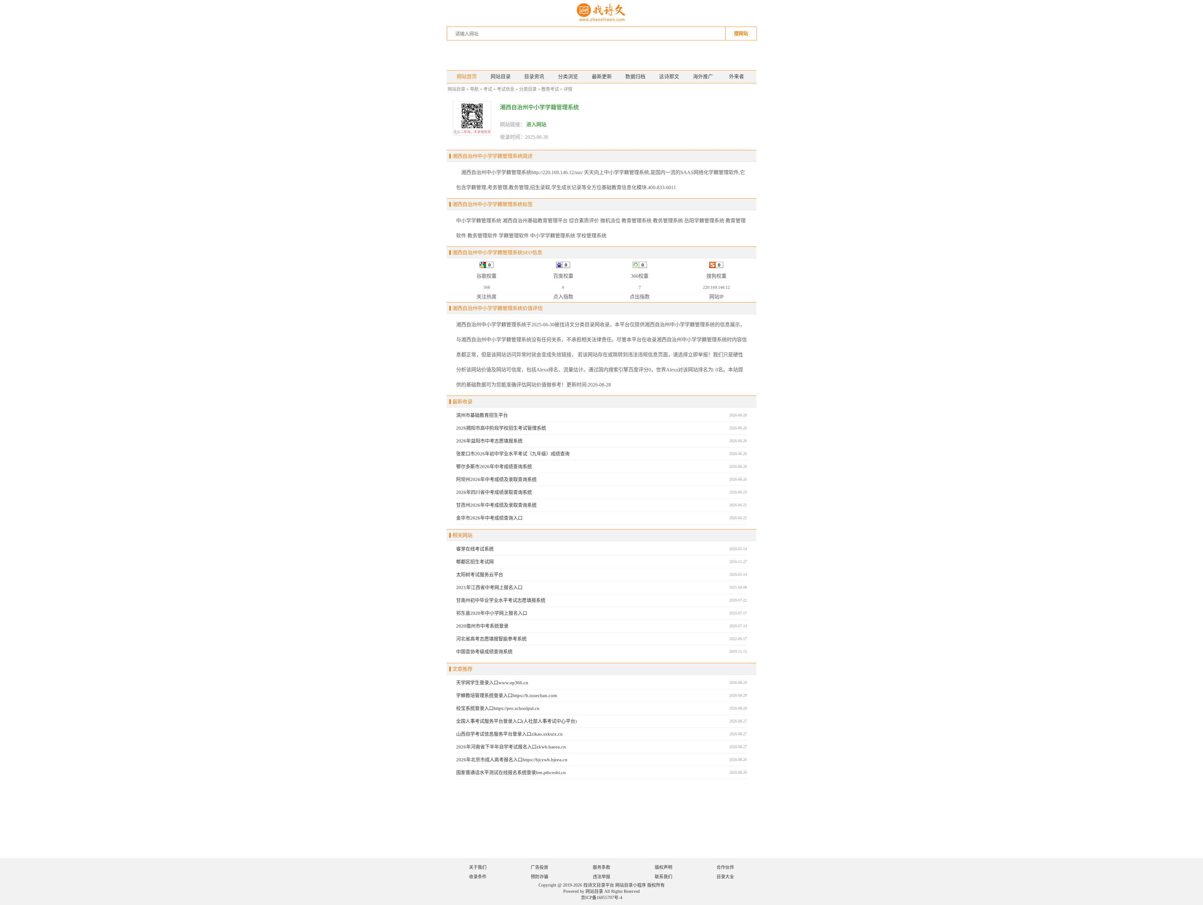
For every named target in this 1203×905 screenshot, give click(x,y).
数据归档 (635, 76)
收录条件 (478, 876)
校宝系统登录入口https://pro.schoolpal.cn (497, 708)
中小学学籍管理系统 (478, 220)
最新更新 (602, 76)
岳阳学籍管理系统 (704, 220)
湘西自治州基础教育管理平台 (535, 220)
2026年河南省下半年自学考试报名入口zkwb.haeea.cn (511, 746)
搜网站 (741, 33)
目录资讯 (534, 76)
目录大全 (725, 876)
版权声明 (663, 867)
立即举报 (698, 354)
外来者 (736, 76)
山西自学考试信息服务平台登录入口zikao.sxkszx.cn (509, 734)
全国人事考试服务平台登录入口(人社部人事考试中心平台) (516, 721)
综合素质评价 (584, 220)
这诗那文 (669, 76)
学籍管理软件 (514, 235)
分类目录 (528, 89)
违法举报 (601, 876)
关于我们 (478, 867)
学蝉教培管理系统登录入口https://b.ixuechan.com (506, 695)
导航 (474, 89)
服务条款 (601, 867)
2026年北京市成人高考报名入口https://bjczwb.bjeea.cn (511, 759)
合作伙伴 (725, 867)
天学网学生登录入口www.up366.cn (492, 682)
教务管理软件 (482, 235)
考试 (487, 89)
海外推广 (703, 76)
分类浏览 (568, 76)
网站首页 (467, 76)
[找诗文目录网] (601, 13)
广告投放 (539, 867)
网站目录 (501, 76)
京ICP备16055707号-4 (601, 897)
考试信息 (505, 89)
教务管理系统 (668, 220)
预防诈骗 (539, 876)
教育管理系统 (637, 220)
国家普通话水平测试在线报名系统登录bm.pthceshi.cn (511, 772)
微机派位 (610, 220)
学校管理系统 (591, 235)
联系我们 (663, 876)
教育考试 (550, 89)
